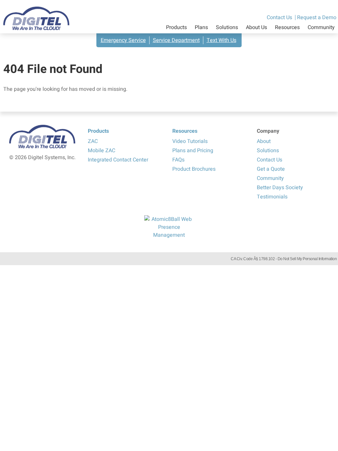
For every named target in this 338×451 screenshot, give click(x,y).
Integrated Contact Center (118, 160)
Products (176, 27)
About (264, 141)
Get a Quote (271, 169)
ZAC (93, 141)
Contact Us (279, 17)
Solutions (227, 27)
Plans (201, 27)
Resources (287, 27)
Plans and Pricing (192, 151)
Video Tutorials (190, 141)
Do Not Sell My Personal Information (307, 259)
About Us (256, 27)
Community (321, 27)
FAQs (178, 160)
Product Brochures (194, 169)
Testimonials (272, 197)
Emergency (123, 40)
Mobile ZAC (101, 151)
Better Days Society (280, 187)
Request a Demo (316, 17)
